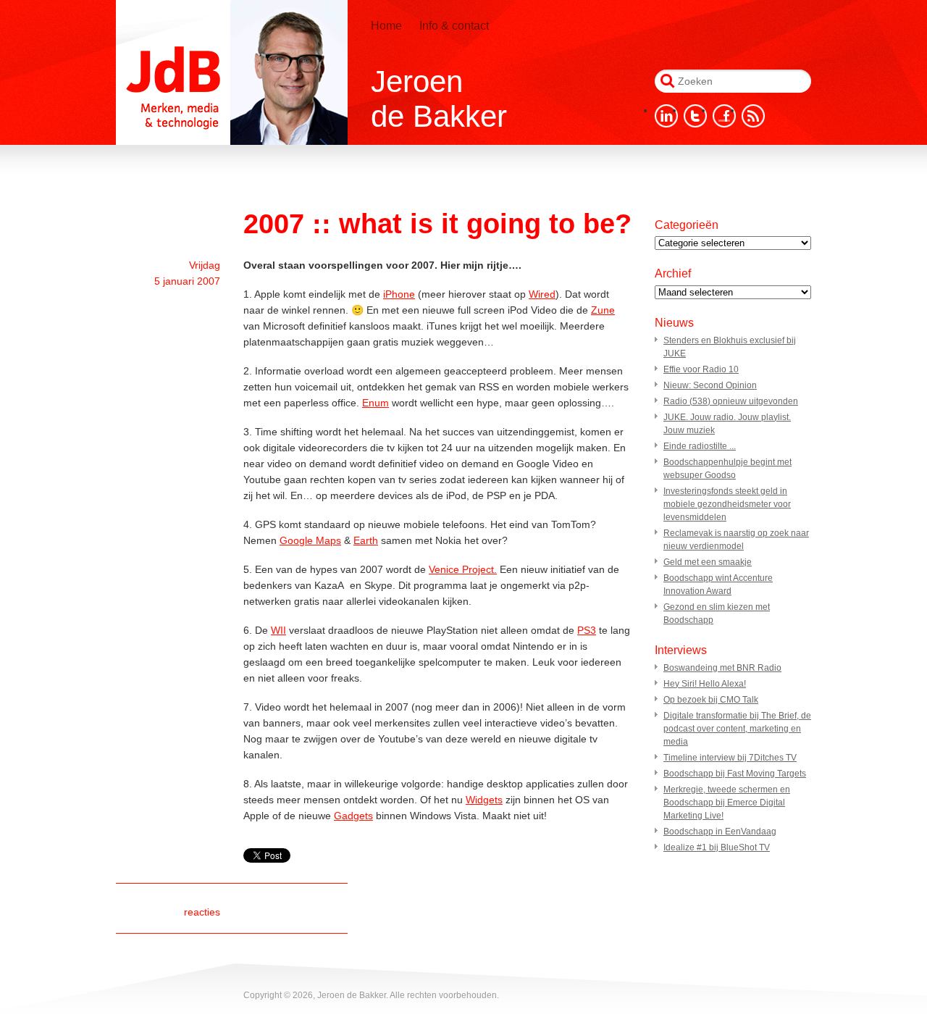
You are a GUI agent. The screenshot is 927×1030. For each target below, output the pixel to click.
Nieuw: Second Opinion (710, 385)
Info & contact (454, 26)
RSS (753, 115)
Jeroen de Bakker (232, 72)
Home (386, 26)
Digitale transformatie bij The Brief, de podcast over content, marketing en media (737, 729)
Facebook (724, 115)
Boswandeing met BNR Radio (722, 668)
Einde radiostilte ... (699, 446)
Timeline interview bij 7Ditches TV (730, 758)
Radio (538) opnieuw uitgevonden (730, 401)
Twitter (695, 115)
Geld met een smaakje (707, 562)
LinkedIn (666, 115)
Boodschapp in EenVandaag (719, 831)
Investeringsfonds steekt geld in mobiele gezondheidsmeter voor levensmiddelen (727, 504)
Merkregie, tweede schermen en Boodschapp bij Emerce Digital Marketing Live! (726, 802)
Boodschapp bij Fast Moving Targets (734, 774)
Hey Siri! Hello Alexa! (704, 684)
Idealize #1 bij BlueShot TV (716, 847)
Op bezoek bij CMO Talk (710, 700)
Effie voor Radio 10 (701, 369)
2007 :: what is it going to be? (437, 224)
